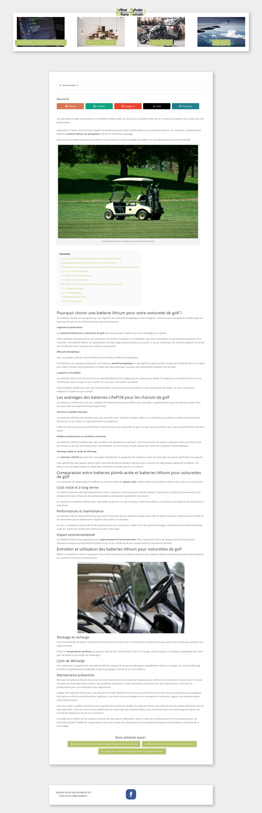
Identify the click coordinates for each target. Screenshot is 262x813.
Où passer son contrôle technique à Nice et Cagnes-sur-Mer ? (132, 751)
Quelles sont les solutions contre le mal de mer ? (169, 744)
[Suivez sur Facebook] (131, 794)
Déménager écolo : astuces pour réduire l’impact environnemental (104, 744)
